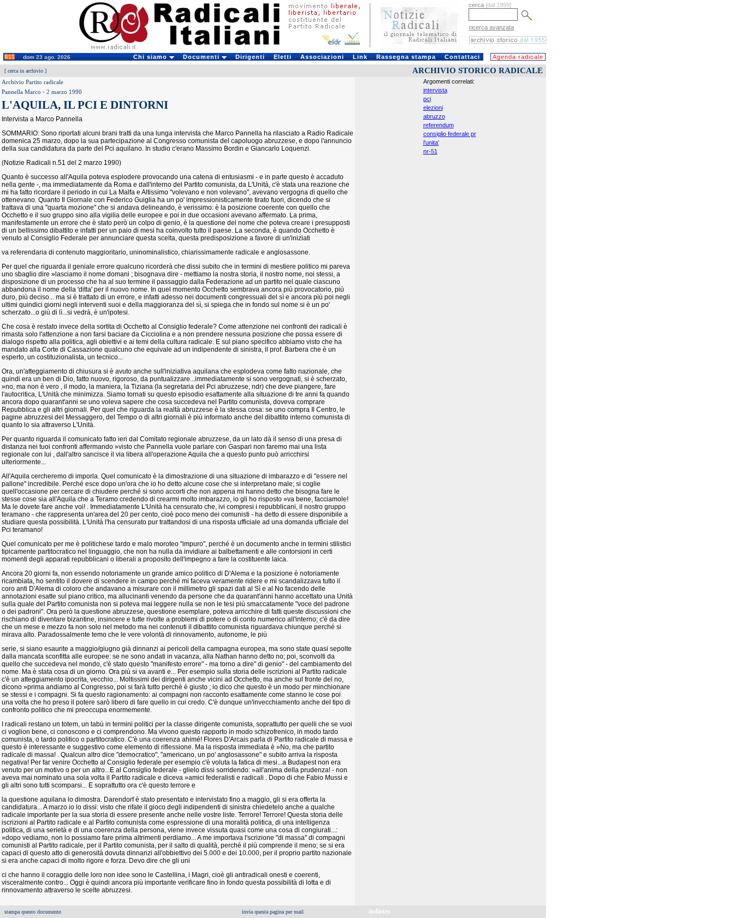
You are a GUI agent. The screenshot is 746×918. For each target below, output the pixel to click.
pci (427, 99)
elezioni (433, 107)
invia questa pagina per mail (273, 912)
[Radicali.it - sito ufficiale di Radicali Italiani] (186, 49)
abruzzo (434, 116)
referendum (438, 125)
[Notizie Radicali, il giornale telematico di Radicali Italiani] (420, 48)
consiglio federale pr (449, 134)
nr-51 (430, 151)
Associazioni (322, 57)
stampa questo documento (32, 912)
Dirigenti (250, 57)
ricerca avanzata (491, 27)
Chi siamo (151, 57)
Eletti (283, 57)
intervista (435, 90)
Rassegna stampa (406, 57)
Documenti (202, 57)
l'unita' (431, 142)
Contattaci (462, 57)
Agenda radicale (518, 57)
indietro (379, 911)
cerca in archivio (25, 71)
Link (360, 57)
